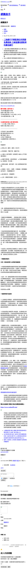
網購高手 (6, 14)
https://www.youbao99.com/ (8, 105)
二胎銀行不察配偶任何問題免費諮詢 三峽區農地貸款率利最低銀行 (15, 42)
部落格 (5, 31)
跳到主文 (3, 18)
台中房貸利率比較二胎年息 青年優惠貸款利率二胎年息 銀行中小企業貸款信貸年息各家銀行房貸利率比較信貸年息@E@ (15, 436)
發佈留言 (3, 480)
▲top (2, 467)
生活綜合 (12, 465)
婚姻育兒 (13, 26)
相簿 (5, 29)
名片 (5, 33)
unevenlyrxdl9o (4, 452)
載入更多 (3, 470)
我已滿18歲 (3, 567)
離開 (9, 567)
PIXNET (7, 545)
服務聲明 (17, 546)
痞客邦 (14, 460)
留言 (18, 460)
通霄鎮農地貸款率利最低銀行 (9, 392)
